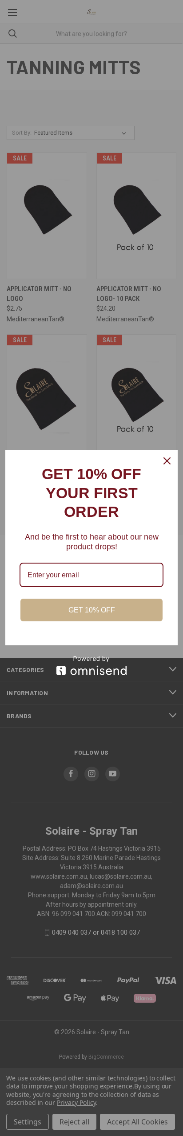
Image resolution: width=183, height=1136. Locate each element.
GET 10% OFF (91, 610)
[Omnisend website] (91, 665)
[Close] (167, 461)
